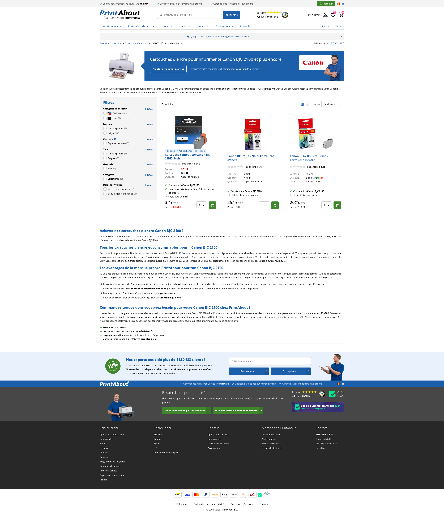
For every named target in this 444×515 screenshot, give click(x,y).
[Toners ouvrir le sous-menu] (172, 26)
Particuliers (247, 371)
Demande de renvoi (110, 466)
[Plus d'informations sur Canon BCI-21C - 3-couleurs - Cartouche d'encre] (315, 133)
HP (155, 448)
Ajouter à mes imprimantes (168, 68)
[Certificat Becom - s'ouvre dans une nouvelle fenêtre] (332, 394)
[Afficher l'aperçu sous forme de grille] (302, 104)
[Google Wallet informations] (234, 494)
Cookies (263, 504)
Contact (104, 452)
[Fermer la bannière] (341, 36)
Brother (158, 434)
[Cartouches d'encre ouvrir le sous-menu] (154, 26)
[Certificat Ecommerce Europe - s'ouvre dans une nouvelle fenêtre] (340, 394)
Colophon (181, 504)
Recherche (231, 14)
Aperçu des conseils (218, 434)
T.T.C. (334, 43)
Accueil (103, 43)
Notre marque (269, 439)
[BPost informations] (253, 494)
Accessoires (214, 448)
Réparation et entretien (112, 475)
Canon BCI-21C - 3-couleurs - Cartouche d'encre (309, 158)
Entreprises (289, 371)
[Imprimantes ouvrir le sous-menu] (121, 26)
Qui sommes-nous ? (272, 434)
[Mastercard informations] (196, 494)
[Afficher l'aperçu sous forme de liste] (307, 104)
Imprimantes (214, 439)
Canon (157, 439)
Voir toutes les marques (166, 452)
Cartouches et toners (218, 443)
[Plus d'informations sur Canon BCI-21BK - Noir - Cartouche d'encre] (253, 133)
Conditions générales (242, 504)
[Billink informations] (215, 494)
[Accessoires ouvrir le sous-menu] (233, 26)
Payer (103, 443)
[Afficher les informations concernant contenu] (115, 138)
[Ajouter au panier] (212, 205)
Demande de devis (271, 448)
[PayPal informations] (206, 494)
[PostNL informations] (243, 494)
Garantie (104, 457)
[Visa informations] (187, 494)
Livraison (104, 448)
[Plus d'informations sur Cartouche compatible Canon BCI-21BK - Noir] (190, 133)
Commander (106, 439)
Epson (157, 443)
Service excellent (270, 443)
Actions (103, 479)
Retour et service (108, 470)
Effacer (150, 109)
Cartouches (116, 43)
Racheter (328, 3)
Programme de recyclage (112, 461)
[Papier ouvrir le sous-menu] (191, 26)
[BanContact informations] (178, 494)
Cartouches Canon (134, 43)
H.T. (342, 43)
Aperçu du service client (112, 434)
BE (343, 3)
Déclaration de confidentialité (209, 504)
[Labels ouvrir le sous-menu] (209, 26)
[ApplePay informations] (224, 494)
